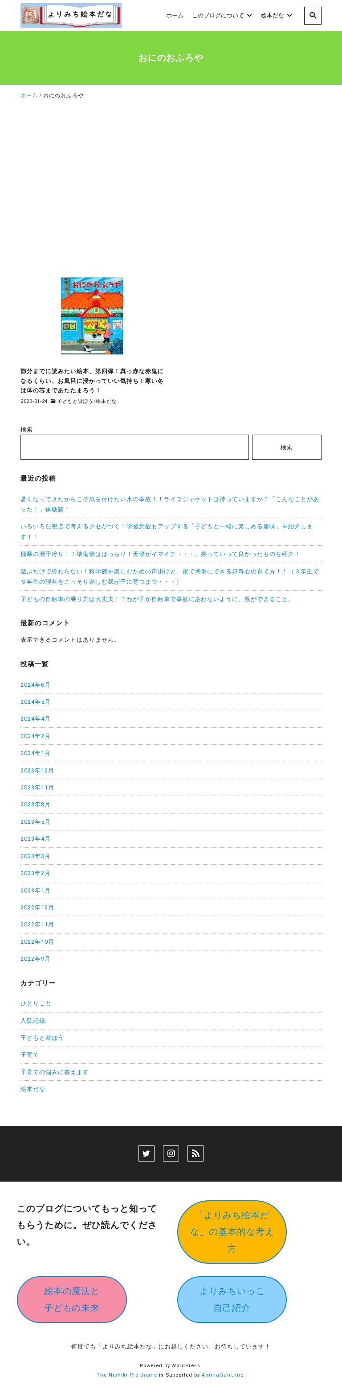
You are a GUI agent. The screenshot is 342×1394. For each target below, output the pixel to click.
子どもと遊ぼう (75, 401)
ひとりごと (36, 1003)
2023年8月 (35, 804)
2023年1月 (35, 890)
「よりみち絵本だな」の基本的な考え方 (232, 1231)
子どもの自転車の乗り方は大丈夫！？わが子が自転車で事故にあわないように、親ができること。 (157, 599)
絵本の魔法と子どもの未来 (72, 1299)
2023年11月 (37, 787)
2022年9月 (35, 958)
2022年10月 (37, 941)
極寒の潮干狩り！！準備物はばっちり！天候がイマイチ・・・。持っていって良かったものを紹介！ (160, 554)
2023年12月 (37, 770)
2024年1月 (35, 753)
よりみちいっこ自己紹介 (232, 1299)
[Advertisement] (171, 186)
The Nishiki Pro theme (127, 1375)
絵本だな (106, 401)
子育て (29, 1054)
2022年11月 (37, 924)
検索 (26, 429)
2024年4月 (35, 718)
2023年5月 (35, 821)
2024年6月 (35, 684)
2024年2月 (35, 736)
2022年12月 (37, 907)
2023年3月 (35, 856)
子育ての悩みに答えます (54, 1072)
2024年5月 (35, 701)
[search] (313, 16)
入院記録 (32, 1020)
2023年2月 (35, 873)
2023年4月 (35, 838)
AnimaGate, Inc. (223, 1375)
